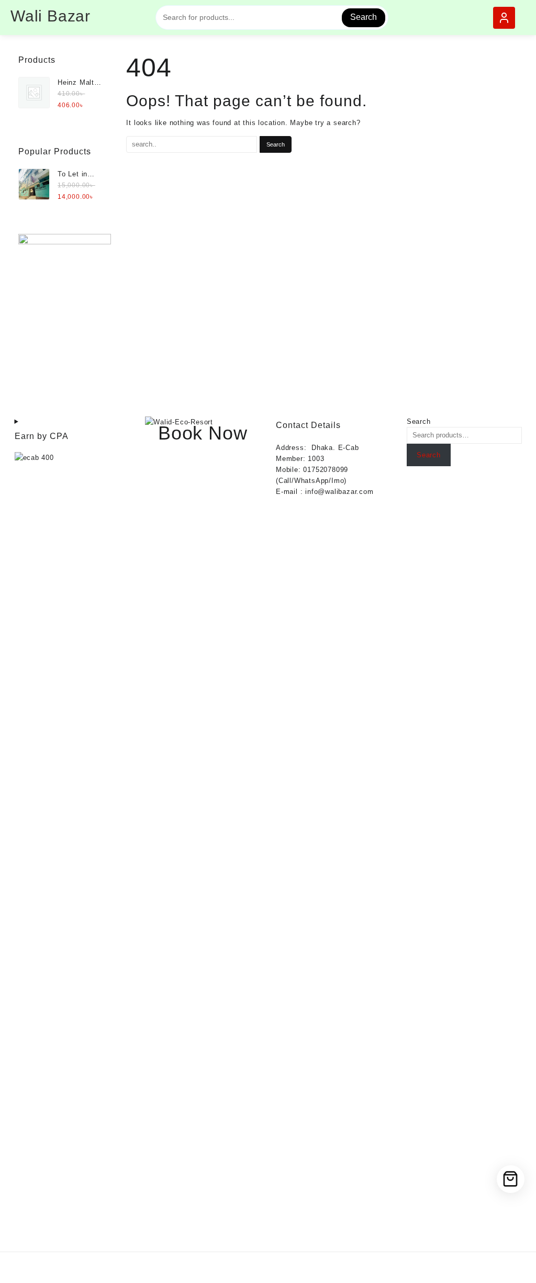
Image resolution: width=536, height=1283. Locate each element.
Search (363, 17)
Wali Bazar (50, 16)
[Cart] (510, 1179)
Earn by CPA (42, 436)
